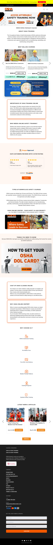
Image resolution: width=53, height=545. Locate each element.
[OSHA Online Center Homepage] (8, 9)
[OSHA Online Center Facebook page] (22, 540)
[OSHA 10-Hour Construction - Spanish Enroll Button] (43, 73)
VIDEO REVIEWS (10, 482)
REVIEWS (8, 480)
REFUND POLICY (10, 489)
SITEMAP (8, 485)
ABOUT (8, 478)
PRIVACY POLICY (10, 487)
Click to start (42, 2)
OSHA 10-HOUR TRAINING (12, 450)
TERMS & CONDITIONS (11, 491)
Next (50, 63)
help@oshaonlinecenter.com (13, 503)
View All (26, 177)
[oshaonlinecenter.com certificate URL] (26, 173)
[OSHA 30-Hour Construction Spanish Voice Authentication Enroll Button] (20, 73)
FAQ (7, 483)
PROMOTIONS (9, 472)
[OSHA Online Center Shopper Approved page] (26, 150)
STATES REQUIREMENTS (12, 476)
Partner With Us (10, 474)
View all (26, 438)
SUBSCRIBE (26, 531)
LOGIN (39, 5)
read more (19, 430)
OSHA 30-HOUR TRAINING (12, 452)
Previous (3, 63)
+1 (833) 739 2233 (9, 5)
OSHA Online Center (28, 542)
